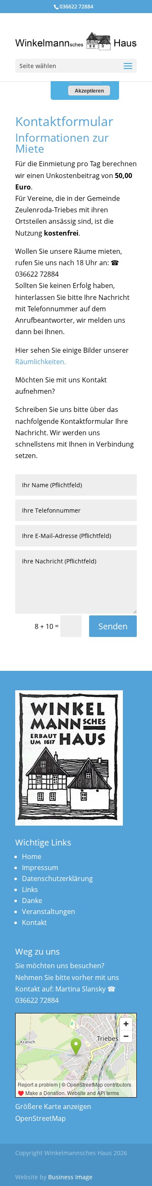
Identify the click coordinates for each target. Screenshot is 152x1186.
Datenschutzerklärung (57, 878)
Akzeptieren (89, 90)
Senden (113, 626)
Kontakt (34, 922)
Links (30, 889)
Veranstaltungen (48, 911)
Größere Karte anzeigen (53, 1106)
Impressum (40, 867)
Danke (32, 900)
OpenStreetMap (40, 1118)
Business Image (70, 1177)
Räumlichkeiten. (40, 361)
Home (31, 856)
